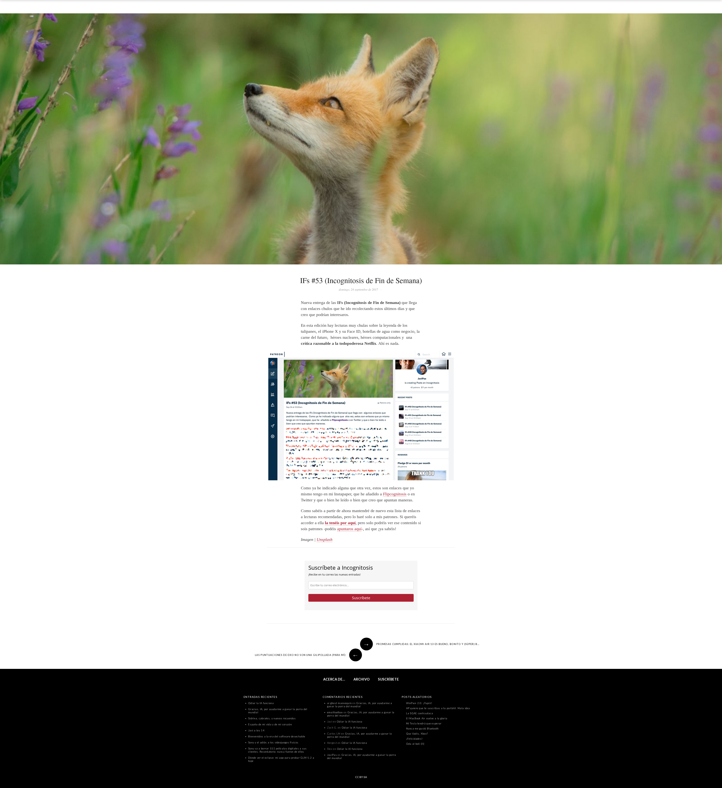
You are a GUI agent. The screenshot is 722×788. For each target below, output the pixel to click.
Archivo (361, 679)
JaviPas (332, 754)
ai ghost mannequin (339, 703)
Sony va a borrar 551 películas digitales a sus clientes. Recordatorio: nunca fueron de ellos (277, 750)
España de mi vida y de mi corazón (270, 724)
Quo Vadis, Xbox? (417, 733)
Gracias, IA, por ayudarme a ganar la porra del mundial (359, 705)
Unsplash (324, 539)
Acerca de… (334, 679)
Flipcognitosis (395, 494)
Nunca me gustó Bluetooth (422, 728)
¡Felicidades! (414, 738)
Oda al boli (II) (415, 743)
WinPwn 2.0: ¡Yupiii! (419, 703)
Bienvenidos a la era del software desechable (276, 736)
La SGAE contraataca (419, 713)
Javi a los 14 (256, 730)
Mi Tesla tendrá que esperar (424, 723)
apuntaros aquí (349, 528)
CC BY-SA (361, 777)
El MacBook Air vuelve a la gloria (426, 718)
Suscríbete (361, 597)
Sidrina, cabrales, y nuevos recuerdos (272, 718)
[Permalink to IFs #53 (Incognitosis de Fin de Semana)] (361, 139)
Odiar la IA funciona (261, 703)
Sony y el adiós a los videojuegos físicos (273, 742)
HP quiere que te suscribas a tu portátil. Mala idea (438, 708)
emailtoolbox (335, 712)
